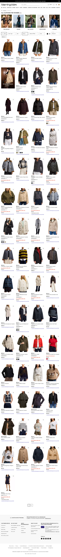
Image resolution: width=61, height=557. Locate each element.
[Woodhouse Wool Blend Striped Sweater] (23, 255)
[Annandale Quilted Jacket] (8, 226)
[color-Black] (33, 91)
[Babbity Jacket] (23, 136)
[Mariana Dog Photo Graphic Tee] (8, 454)
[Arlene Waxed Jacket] (53, 255)
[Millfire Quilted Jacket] (23, 76)
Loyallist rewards (14, 527)
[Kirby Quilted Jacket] (53, 106)
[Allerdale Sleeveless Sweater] (8, 399)
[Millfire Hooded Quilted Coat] (53, 226)
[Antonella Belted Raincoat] (8, 106)
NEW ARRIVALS (6, 29)
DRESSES (18, 29)
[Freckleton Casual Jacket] (8, 255)
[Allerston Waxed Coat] (38, 76)
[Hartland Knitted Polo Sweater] (53, 343)
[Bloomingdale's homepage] (2, 10)
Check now (57, 531)
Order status (13, 529)
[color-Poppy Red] (47, 358)
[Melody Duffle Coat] (38, 226)
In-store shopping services (35, 528)
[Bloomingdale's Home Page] (9, 5)
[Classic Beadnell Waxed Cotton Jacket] (53, 76)
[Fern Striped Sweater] (23, 426)
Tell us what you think (4, 535)
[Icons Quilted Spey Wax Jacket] (38, 106)
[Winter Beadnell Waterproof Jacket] (38, 255)
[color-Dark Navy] (17, 330)
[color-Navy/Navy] (32, 183)
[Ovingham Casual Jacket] (53, 196)
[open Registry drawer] (56, 4)
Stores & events (33, 533)
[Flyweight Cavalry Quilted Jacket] (38, 166)
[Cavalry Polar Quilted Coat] (53, 283)
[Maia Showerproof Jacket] (38, 283)
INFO (40, 1)
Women (4, 10)
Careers (22, 530)
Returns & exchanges (4, 531)
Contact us (3, 527)
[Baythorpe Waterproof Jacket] (23, 196)
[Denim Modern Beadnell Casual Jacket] (23, 47)
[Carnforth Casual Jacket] (8, 166)
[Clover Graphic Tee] (53, 426)
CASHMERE (54, 29)
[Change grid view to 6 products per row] (49, 33)
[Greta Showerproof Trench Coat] (53, 136)
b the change (23, 528)
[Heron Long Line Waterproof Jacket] (23, 313)
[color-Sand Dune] (5, 242)
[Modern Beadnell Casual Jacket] (23, 283)
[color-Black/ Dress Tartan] (22, 152)
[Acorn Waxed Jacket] (8, 426)
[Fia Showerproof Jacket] (23, 399)
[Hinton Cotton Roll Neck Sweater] (53, 313)
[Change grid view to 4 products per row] (47, 34)
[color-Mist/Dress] (18, 152)
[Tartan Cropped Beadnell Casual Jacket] (8, 196)
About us (22, 526)
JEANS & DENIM (42, 29)
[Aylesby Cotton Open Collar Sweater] (38, 372)
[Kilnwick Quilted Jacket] (38, 47)
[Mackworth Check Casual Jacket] (53, 454)
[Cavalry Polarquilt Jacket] (53, 47)
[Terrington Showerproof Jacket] (38, 136)
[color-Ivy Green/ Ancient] (47, 123)
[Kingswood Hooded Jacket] (38, 313)
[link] (8, 59)
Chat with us (3, 525)
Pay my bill (13, 531)
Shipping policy (4, 533)
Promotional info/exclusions (50, 531)
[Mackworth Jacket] (38, 343)
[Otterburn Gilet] (53, 399)
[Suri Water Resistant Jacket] (38, 454)
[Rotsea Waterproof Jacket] (23, 106)
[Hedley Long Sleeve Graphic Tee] (8, 136)
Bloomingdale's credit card (15, 525)
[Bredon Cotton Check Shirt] (23, 166)
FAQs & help (3, 529)
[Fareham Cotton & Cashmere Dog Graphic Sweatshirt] (53, 372)
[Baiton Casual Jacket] (8, 283)
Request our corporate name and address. (41, 551)
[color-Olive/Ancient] (32, 91)
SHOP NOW (44, 1)
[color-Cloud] (48, 358)
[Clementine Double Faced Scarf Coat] (23, 454)
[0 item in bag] (59, 4)
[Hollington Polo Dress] (8, 483)
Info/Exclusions (48, 518)
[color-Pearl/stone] (33, 183)
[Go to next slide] (57, 1)
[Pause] (59, 1)
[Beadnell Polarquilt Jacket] (23, 343)
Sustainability (23, 532)
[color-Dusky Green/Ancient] (17, 152)
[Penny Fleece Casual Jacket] (8, 47)
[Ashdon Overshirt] (8, 372)
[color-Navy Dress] (20, 152)
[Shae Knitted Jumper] (23, 372)
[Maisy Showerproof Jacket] (23, 226)
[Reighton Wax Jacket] (53, 166)
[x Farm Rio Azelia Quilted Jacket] (38, 426)
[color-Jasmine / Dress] (48, 123)
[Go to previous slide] (2, 1)
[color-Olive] (18, 330)
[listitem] (30, 1)
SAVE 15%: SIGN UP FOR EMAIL (18, 517)
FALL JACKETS (30, 29)
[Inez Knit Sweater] (38, 196)
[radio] (32, 91)
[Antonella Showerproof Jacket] (8, 313)
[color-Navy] (3, 242)
